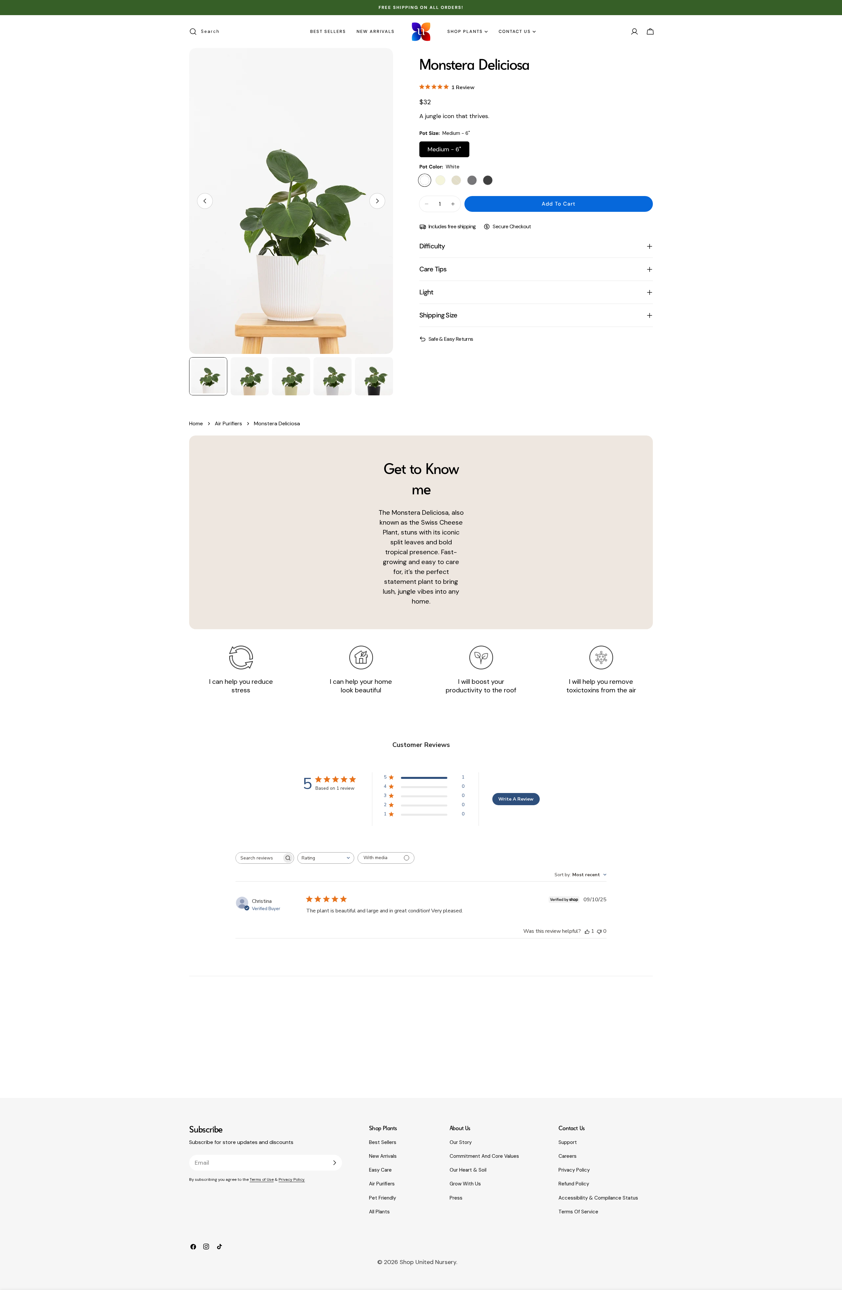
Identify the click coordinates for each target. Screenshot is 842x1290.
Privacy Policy (574, 1170)
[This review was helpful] (587, 931)
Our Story (461, 1142)
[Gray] (472, 180)
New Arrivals (383, 1156)
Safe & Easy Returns (451, 338)
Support (567, 1142)
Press (456, 1198)
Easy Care (380, 1170)
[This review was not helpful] (599, 931)
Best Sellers (382, 1142)
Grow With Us (465, 1183)
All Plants (379, 1211)
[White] (424, 180)
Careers (567, 1156)
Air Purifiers (228, 423)
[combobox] (325, 858)
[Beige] (440, 180)
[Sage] (456, 180)
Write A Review (515, 799)
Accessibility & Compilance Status (598, 1198)
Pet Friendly (382, 1198)
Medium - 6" (444, 149)
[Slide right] (377, 201)
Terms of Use (262, 1179)
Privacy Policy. (292, 1179)
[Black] (488, 180)
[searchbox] (259, 858)
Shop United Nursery (428, 1262)
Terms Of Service (578, 1211)
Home (196, 423)
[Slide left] (205, 201)
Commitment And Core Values (484, 1156)
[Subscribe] (334, 1163)
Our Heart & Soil (468, 1170)
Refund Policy (573, 1183)
